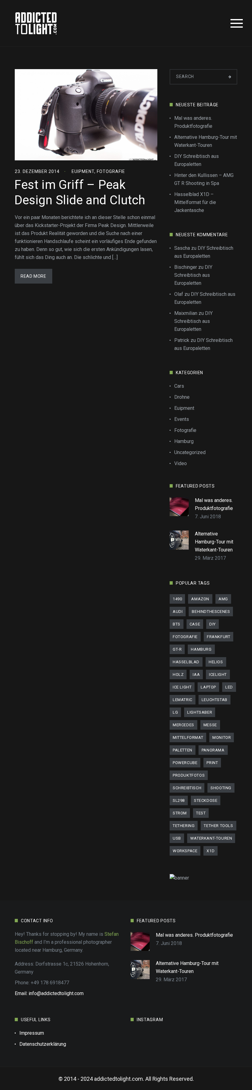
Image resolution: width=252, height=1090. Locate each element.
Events (181, 419)
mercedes (183, 725)
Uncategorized (190, 452)
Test (201, 813)
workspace (185, 851)
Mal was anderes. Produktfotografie (193, 122)
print (212, 762)
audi (178, 611)
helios (216, 662)
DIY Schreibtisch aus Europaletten (196, 160)
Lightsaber (199, 712)
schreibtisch (187, 788)
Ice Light (182, 687)
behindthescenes (211, 611)
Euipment (83, 171)
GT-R (177, 649)
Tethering (184, 825)
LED (229, 687)
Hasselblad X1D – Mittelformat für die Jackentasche (195, 202)
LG (175, 712)
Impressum (31, 1033)
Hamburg (184, 441)
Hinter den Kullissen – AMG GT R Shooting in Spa (204, 179)
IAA (196, 674)
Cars (179, 386)
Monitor (221, 737)
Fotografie (111, 171)
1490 (177, 599)
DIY (212, 624)
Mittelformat (188, 737)
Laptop (208, 687)
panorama (213, 750)
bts (176, 624)
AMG (223, 599)
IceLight (218, 674)
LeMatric (182, 699)
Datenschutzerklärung (42, 1044)
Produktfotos (189, 775)
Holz (178, 674)
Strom (180, 813)
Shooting (221, 788)
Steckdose (205, 800)
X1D (211, 851)
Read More (33, 276)
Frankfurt (218, 636)
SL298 (179, 800)
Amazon (200, 599)
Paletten (182, 750)
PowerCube (185, 762)
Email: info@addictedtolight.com (49, 993)
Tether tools (218, 825)
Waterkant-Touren (211, 838)
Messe (210, 725)
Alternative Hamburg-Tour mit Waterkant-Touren (205, 141)
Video (180, 463)
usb (177, 838)
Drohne (182, 397)
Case (195, 624)
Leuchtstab (214, 699)
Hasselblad (186, 662)
